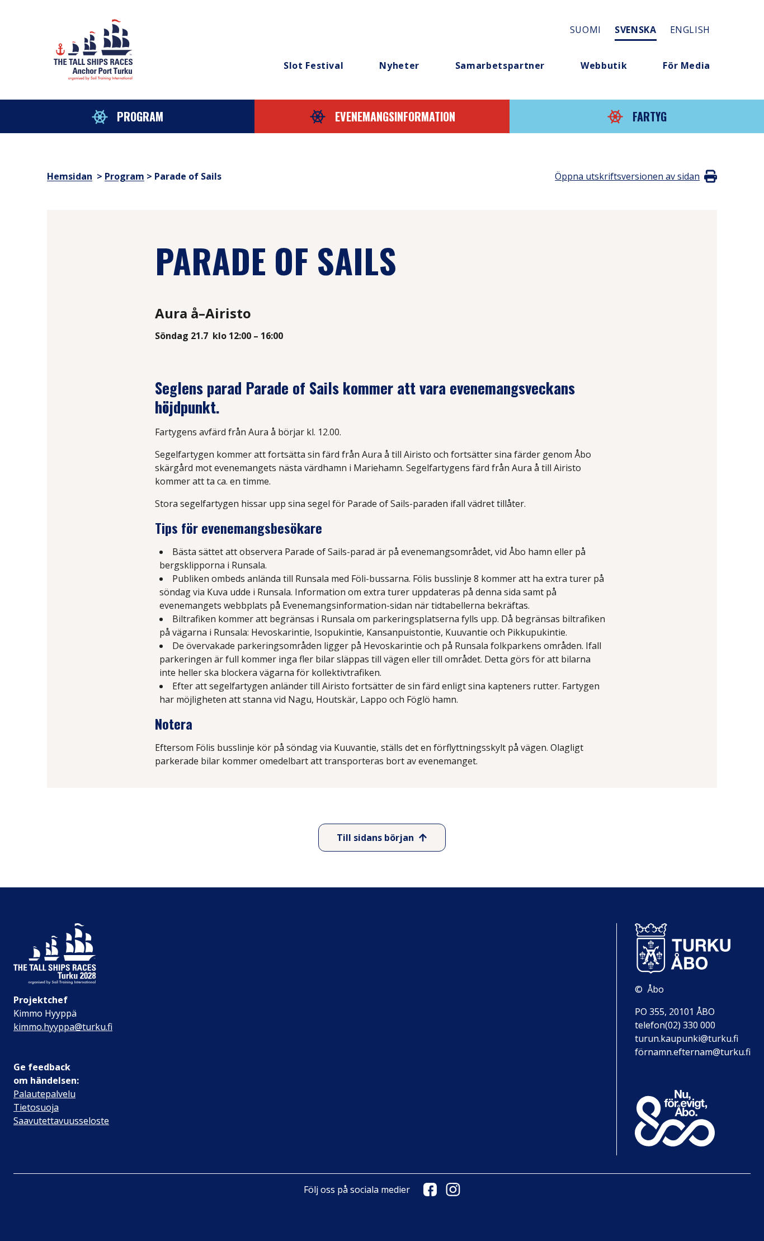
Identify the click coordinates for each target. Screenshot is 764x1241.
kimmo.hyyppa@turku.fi (62, 1027)
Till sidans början (375, 837)
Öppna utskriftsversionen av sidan (627, 176)
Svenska (635, 29)
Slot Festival (313, 65)
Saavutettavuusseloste (61, 1121)
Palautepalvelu (44, 1094)
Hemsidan (69, 176)
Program (140, 116)
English (690, 29)
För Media (686, 65)
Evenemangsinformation (395, 116)
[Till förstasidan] (93, 49)
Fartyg (650, 116)
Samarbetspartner (500, 65)
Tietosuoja (36, 1107)
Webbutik (604, 65)
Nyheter (399, 65)
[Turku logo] (693, 948)
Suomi (585, 29)
